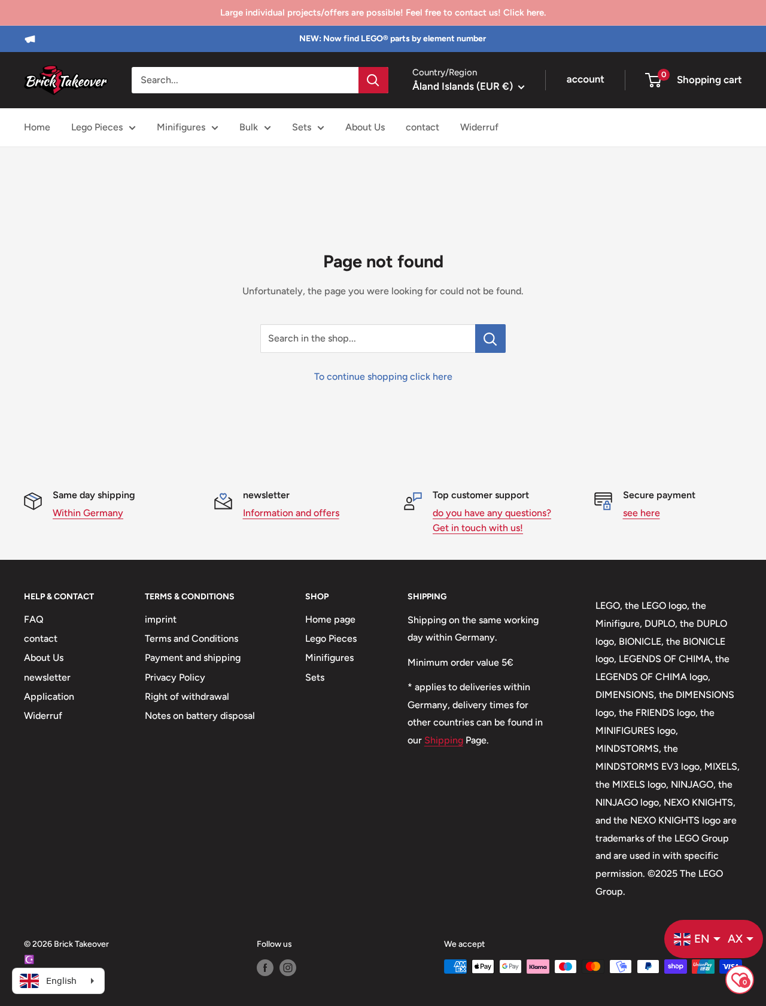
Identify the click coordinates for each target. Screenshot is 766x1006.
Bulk (248, 127)
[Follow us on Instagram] (287, 967)
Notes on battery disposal (200, 715)
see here (641, 513)
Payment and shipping (193, 657)
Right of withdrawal (187, 696)
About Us (365, 127)
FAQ (34, 619)
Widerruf (479, 127)
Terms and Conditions (191, 638)
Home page (330, 619)
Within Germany (88, 513)
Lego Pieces (97, 127)
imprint (161, 619)
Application (49, 696)
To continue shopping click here (383, 376)
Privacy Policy (175, 677)
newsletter (47, 677)
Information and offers (291, 513)
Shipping (443, 740)
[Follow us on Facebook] (265, 967)
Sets (301, 127)
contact (422, 127)
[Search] (373, 80)
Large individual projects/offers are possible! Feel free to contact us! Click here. (383, 12)
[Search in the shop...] (490, 338)
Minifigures (181, 127)
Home (37, 127)
